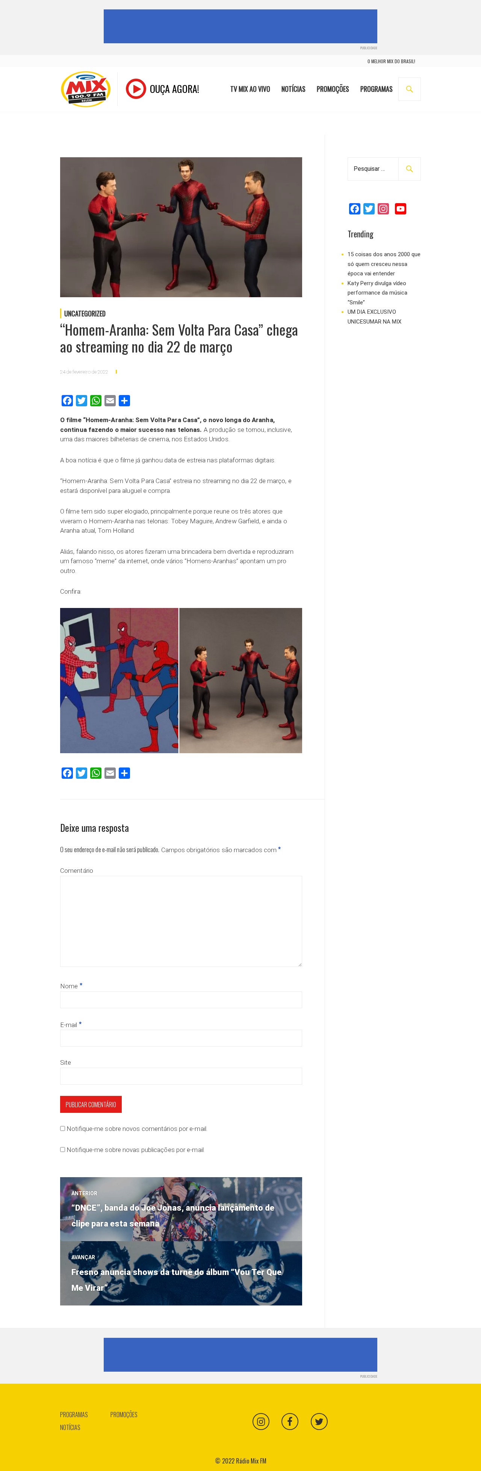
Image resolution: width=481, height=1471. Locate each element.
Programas (376, 89)
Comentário (76, 870)
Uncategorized (85, 313)
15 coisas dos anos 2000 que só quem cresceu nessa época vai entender (384, 264)
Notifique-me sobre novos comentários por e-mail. (137, 1128)
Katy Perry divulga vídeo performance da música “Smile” (377, 293)
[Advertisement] (242, 26)
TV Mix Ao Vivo (250, 89)
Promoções (333, 89)
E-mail (71, 1025)
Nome (71, 986)
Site (65, 1062)
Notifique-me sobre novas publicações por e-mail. (136, 1149)
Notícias (293, 89)
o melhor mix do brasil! (391, 61)
